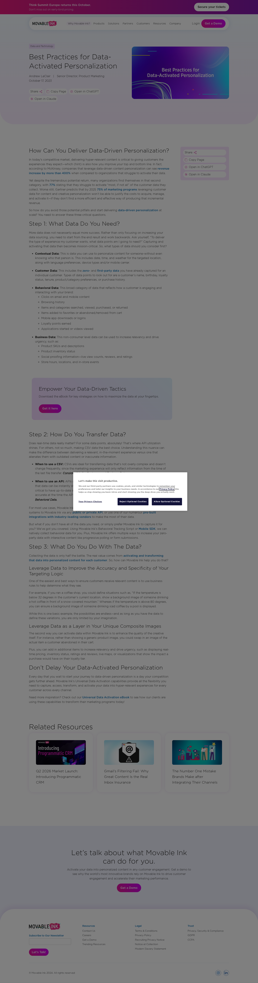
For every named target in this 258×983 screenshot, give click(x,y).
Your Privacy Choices (90, 501)
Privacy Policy (167, 489)
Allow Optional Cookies (167, 501)
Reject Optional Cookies (133, 501)
